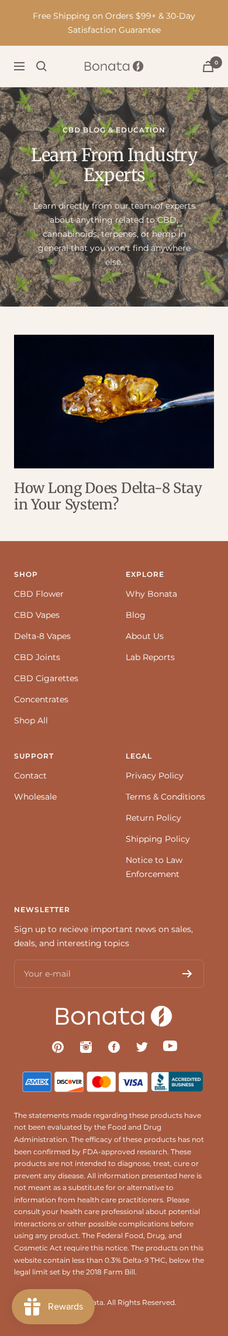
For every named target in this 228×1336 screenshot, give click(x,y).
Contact (30, 775)
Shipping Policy (158, 839)
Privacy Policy (155, 775)
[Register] (187, 974)
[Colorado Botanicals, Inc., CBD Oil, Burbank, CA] (178, 1078)
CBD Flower (39, 594)
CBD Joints (37, 657)
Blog (136, 615)
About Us (145, 636)
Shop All (31, 720)
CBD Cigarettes (46, 678)
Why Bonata (151, 594)
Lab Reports (150, 657)
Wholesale (35, 796)
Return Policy (153, 818)
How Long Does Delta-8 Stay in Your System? (108, 496)
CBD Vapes (37, 615)
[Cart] (208, 66)
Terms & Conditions (165, 796)
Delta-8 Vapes (42, 636)
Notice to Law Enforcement (154, 867)
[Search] (41, 66)
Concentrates (41, 699)
